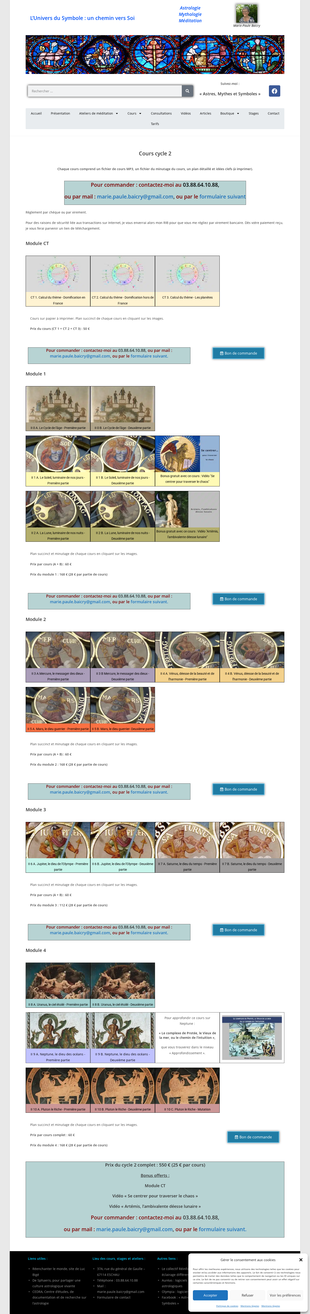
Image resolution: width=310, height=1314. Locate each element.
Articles (205, 113)
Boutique (227, 113)
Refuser (247, 1295)
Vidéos (186, 113)
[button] (301, 1260)
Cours (132, 113)
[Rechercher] (187, 91)
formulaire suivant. (149, 356)
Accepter (210, 1295)
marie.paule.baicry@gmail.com (135, 196)
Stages (254, 113)
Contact (273, 113)
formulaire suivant (222, 196)
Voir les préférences (285, 1295)
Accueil (36, 113)
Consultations (161, 113)
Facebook (169, 1297)
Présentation (60, 113)
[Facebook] (274, 91)
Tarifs (155, 124)
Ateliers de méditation (96, 113)
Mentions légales (250, 1305)
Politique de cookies (227, 1305)
